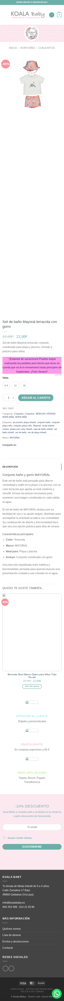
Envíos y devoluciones (15, 941)
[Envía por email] (31, 444)
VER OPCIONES (32, 686)
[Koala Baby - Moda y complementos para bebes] (27, 15)
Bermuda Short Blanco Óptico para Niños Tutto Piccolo (32, 676)
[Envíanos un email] (11, 968)
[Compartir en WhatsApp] (19, 444)
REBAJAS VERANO (45, 413)
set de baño (20, 432)
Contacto (7, 947)
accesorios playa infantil (24, 422)
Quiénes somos (11, 928)
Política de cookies (32, 991)
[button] (57, 994)
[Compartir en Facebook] (23, 444)
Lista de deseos (11, 935)
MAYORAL (15, 437)
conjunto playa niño (22, 425)
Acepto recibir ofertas (20, 838)
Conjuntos (46, 47)
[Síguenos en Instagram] (5, 968)
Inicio (13, 47)
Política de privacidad (39, 989)
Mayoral (37, 425)
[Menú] (4, 15)
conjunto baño (43, 422)
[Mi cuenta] (51, 15)
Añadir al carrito (35, 397)
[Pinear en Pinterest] (35, 444)
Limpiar (58, 375)
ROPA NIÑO (28, 47)
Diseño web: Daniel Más (40, 996)
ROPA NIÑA (8, 417)
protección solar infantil (21, 429)
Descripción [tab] (10, 467)
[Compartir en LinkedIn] (39, 444)
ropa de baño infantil (43, 429)
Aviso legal (17, 989)
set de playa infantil (37, 432)
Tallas (5, 378)
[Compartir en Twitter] (27, 444)
